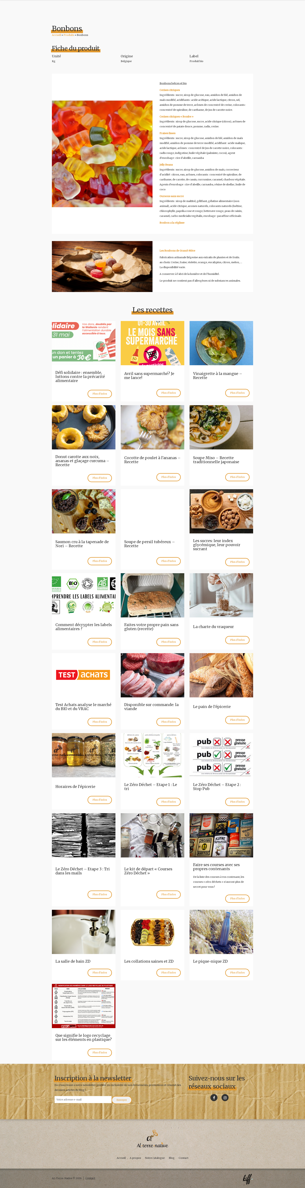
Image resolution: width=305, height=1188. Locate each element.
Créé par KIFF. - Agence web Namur (248, 1179)
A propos (135, 1158)
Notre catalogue (155, 1158)
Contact (183, 1158)
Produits (69, 35)
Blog (172, 1158)
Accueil (56, 35)
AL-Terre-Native (152, 1138)
